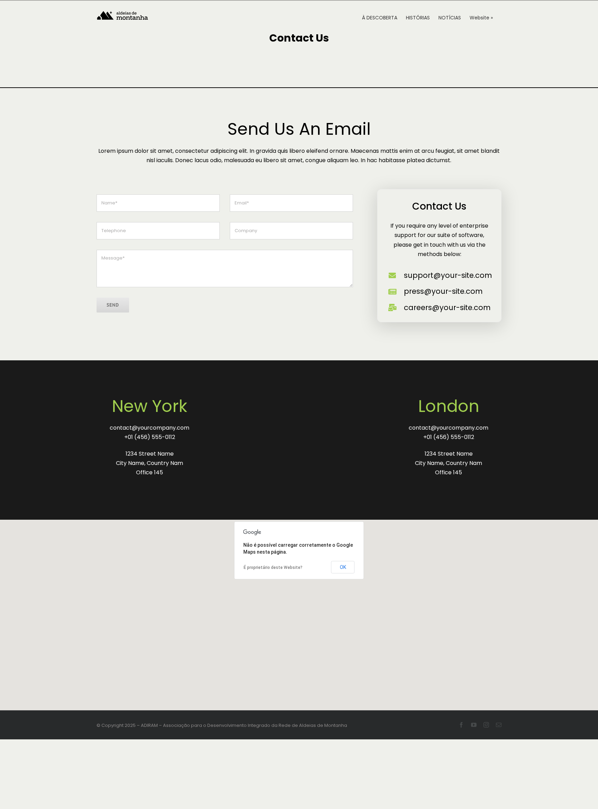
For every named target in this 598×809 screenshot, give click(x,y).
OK (343, 567)
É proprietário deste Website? (273, 567)
